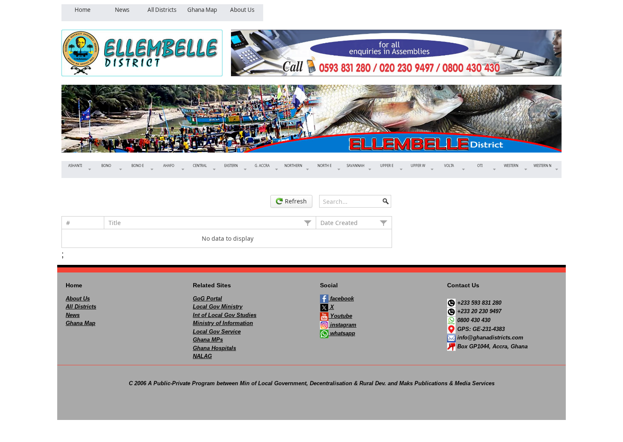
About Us (78, 298)
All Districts (81, 306)
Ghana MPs (208, 339)
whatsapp (341, 333)
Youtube (340, 316)
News (73, 315)
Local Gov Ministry (217, 306)
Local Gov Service (217, 331)
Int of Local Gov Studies (224, 315)
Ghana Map (80, 323)
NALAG (202, 356)
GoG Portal (207, 298)
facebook (341, 298)
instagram (342, 325)
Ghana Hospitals (214, 348)
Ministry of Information (223, 323)
